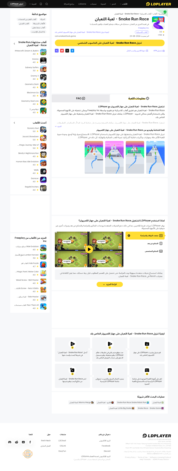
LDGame (82, 4)
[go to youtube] (23, 442)
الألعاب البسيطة (39, 23)
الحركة (42, 19)
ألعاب (155, 14)
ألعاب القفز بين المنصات (27, 19)
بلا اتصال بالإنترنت (38, 31)
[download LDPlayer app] (41, 4)
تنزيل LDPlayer (16, 3)
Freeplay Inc (143, 28)
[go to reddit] (16, 442)
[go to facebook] (30, 442)
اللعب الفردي (24, 23)
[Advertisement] (110, 75)
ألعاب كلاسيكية (145, 14)
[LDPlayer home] (158, 4)
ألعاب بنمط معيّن (38, 27)
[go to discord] (9, 442)
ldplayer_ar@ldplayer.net (154, 453)
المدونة (103, 4)
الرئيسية (162, 14)
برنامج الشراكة (69, 4)
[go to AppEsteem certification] (28, 454)
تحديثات (93, 4)
